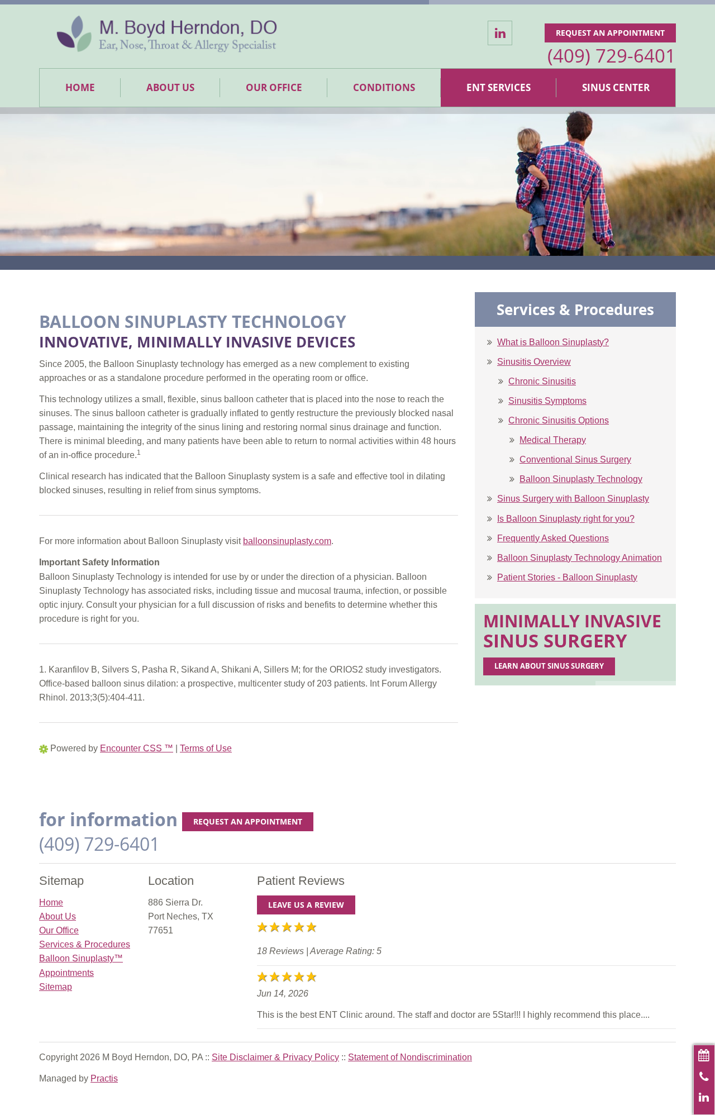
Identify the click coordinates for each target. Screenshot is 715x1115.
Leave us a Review (306, 904)
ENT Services (498, 87)
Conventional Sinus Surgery (575, 459)
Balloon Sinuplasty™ (81, 958)
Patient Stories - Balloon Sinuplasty (567, 577)
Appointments (66, 973)
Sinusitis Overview (534, 361)
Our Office (274, 87)
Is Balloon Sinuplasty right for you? (566, 518)
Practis (104, 1078)
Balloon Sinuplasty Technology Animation (579, 558)
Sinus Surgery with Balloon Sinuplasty (573, 498)
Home (80, 87)
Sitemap (55, 987)
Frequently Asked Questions (553, 538)
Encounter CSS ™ (136, 748)
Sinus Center (616, 87)
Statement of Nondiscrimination (410, 1057)
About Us (170, 87)
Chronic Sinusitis (542, 381)
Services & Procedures (84, 944)
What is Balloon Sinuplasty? (553, 342)
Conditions (384, 87)
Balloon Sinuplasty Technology (580, 479)
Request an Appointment (610, 32)
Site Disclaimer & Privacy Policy (275, 1057)
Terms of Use (206, 748)
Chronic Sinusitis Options (558, 420)
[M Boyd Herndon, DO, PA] (167, 36)
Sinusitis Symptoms (547, 401)
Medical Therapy (552, 440)
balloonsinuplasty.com (287, 541)
